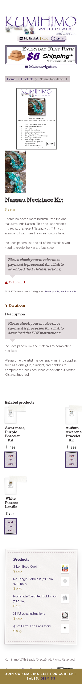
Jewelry (49, 291)
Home (11, 79)
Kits (57, 291)
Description (16, 305)
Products (27, 79)
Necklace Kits (68, 291)
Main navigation (43, 67)
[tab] (15, 305)
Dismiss (48, 678)
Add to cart (10, 459)
